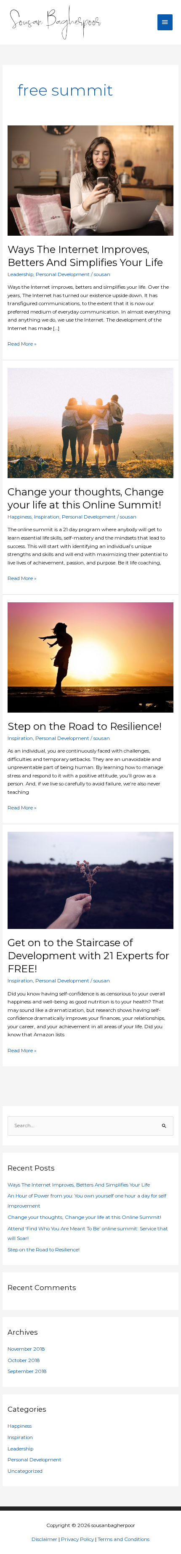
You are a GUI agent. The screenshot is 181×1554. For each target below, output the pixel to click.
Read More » (22, 343)
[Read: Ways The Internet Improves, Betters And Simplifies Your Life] (90, 180)
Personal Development (63, 274)
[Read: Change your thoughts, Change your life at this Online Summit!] (90, 423)
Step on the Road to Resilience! (85, 726)
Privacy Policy (77, 1539)
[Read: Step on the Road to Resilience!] (90, 657)
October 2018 (24, 1360)
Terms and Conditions (123, 1539)
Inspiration (46, 517)
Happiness (20, 517)
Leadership (20, 274)
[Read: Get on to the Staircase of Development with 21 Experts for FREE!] (90, 880)
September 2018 (27, 1371)
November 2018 (26, 1349)
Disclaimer (44, 1539)
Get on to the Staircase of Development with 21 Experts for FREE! (88, 956)
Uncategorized (25, 1471)
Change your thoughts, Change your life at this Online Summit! (86, 498)
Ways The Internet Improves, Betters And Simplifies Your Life (85, 256)
